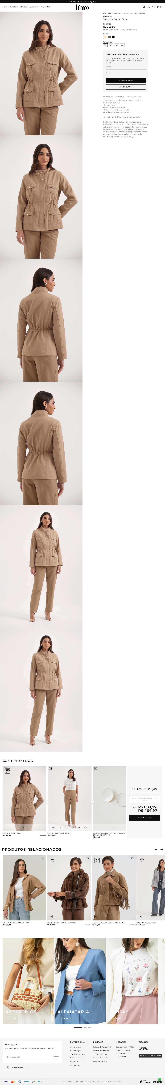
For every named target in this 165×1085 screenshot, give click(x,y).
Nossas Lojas (75, 1051)
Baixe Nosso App (77, 1058)
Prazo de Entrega (100, 1061)
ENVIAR (56, 1057)
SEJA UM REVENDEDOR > (150, 1056)
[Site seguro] (145, 1081)
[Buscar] (144, 7)
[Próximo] (161, 849)
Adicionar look (144, 818)
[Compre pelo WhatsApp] (159, 1079)
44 (122, 45)
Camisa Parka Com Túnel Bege (17, 923)
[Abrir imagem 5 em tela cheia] (41, 567)
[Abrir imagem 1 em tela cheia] (41, 73)
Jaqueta (134, 13)
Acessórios (34, 7)
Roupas (23, 7)
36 (105, 45)
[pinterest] (146, 1048)
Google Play (75, 1065)
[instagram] (140, 1048)
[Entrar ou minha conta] (149, 7)
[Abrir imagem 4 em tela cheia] (41, 443)
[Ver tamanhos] (6, 916)
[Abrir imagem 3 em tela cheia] (41, 320)
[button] (159, 7)
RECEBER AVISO (126, 80)
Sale (4, 7)
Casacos (126, 13)
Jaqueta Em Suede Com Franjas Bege (109, 923)
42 (117, 45)
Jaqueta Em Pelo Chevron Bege (62, 923)
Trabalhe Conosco (77, 1054)
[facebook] (143, 1048)
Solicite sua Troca (100, 1054)
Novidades (13, 7)
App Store (74, 1061)
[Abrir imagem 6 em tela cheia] (41, 690)
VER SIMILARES (126, 87)
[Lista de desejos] (153, 7)
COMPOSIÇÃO (119, 96)
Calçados (45, 7)
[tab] (78, 1027)
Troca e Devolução (100, 1058)
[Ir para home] (82, 7)
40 (111, 45)
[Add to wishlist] (43, 858)
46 (85, 827)
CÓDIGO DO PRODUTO (134, 96)
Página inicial (108, 13)
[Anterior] (156, 849)
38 (60, 827)
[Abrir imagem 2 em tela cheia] (41, 197)
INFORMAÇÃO (108, 96)
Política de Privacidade (102, 1047)
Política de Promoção (102, 1051)
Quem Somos (75, 1047)
